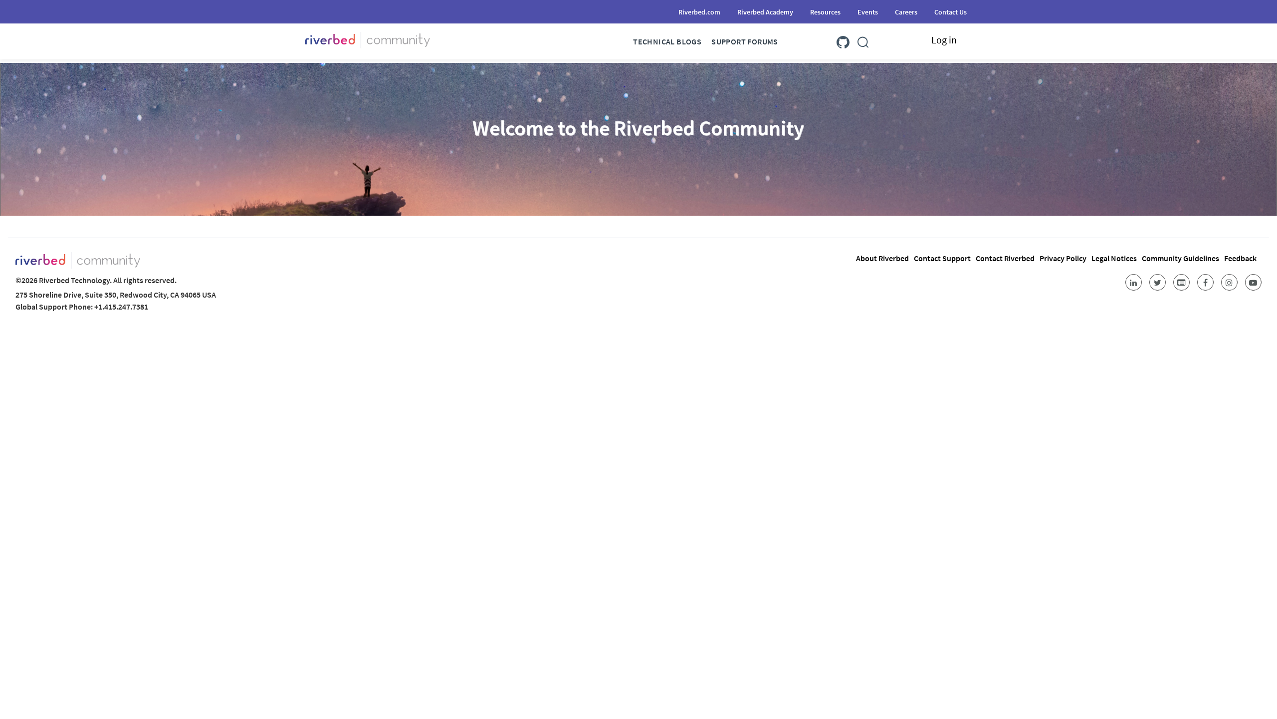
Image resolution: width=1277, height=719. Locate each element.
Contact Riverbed (1005, 258)
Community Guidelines (1180, 258)
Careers (906, 11)
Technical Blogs (667, 41)
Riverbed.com (699, 11)
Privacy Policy (1063, 258)
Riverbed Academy (765, 11)
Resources (825, 11)
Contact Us (950, 11)
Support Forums (744, 41)
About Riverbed (882, 258)
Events (867, 11)
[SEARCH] (863, 40)
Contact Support (942, 258)
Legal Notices (1114, 258)
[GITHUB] (843, 40)
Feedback (1240, 258)
